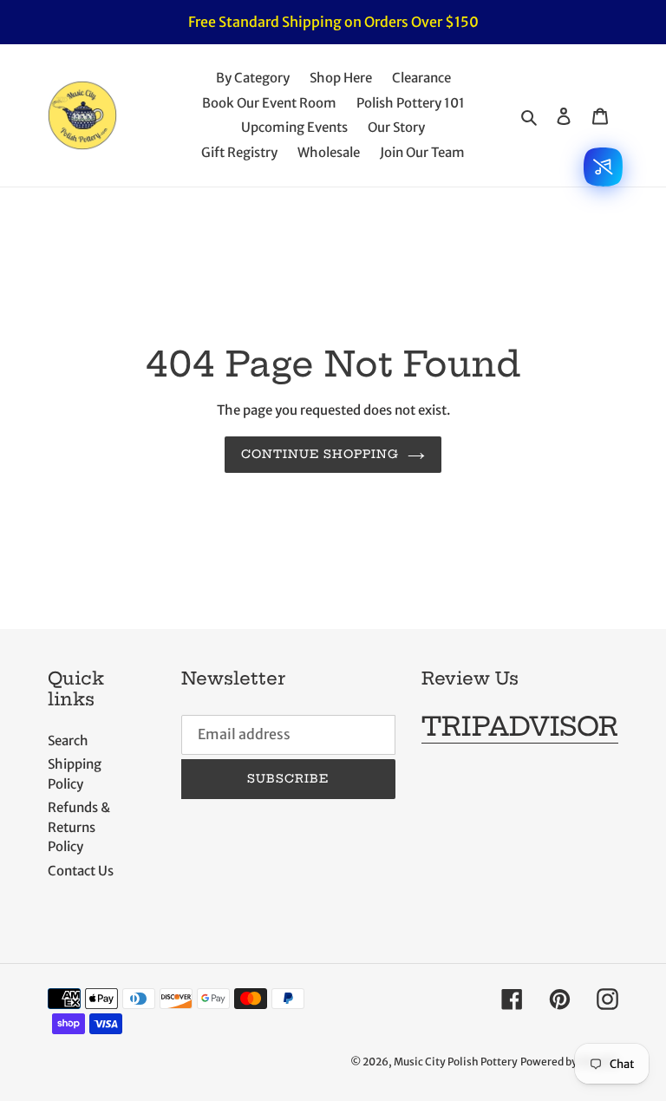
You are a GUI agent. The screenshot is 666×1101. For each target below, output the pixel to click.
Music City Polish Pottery (456, 1061)
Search (68, 740)
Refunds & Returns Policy (79, 827)
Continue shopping (320, 454)
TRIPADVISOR (519, 726)
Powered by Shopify (569, 1061)
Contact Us (81, 870)
